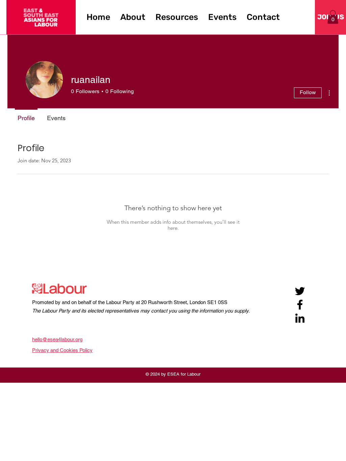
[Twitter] (299, 291)
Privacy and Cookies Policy (62, 350)
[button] (132, 17)
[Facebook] (299, 304)
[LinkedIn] (299, 318)
